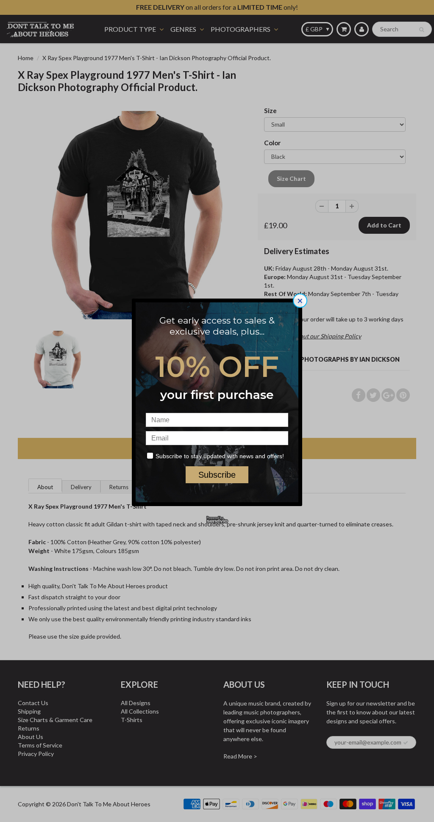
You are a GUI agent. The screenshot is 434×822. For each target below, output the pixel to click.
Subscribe (217, 474)
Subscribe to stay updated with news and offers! (220, 456)
